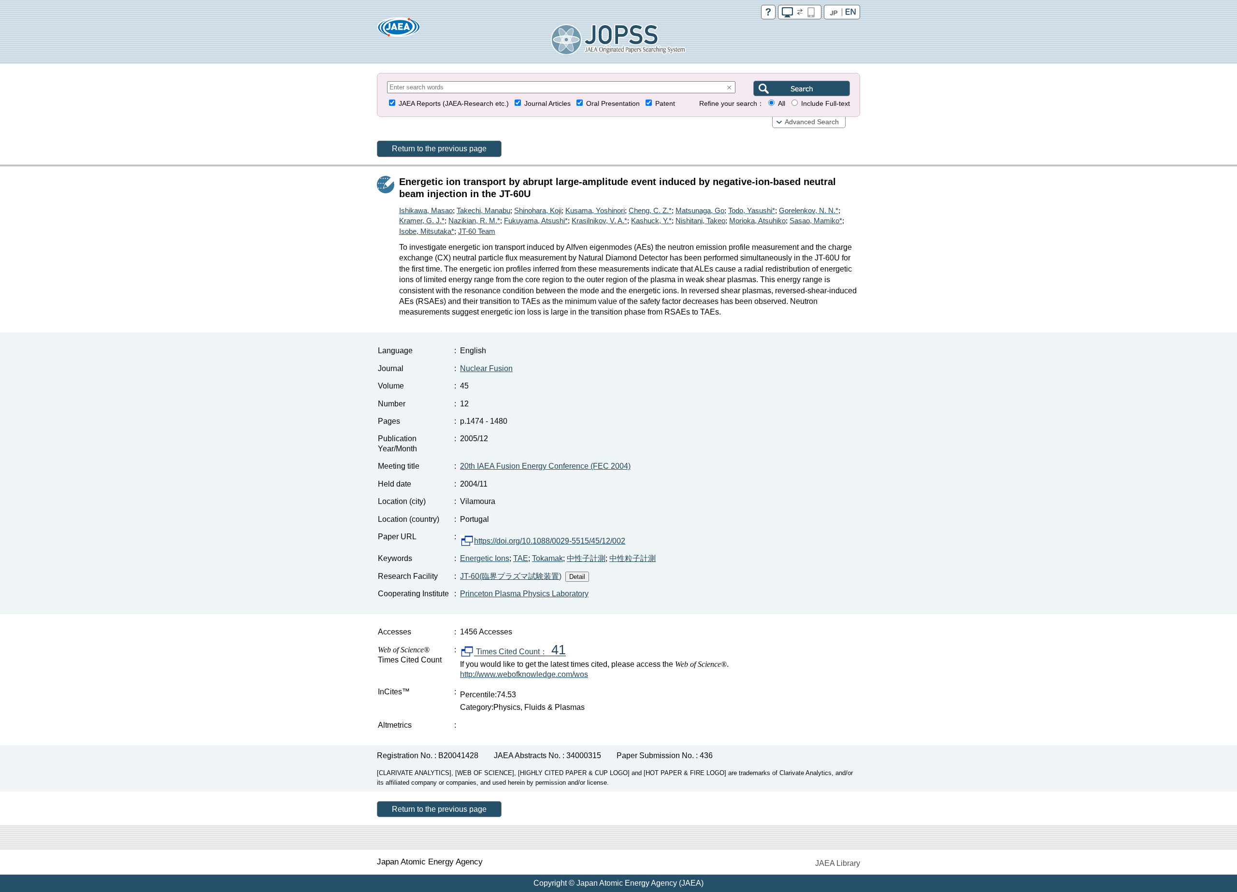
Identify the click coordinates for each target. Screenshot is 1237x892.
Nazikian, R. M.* (474, 220)
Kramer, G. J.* (422, 220)
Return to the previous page (439, 148)
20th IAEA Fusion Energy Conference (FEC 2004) (545, 466)
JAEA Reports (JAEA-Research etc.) (454, 103)
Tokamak (547, 558)
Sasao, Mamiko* (816, 220)
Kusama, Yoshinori (595, 210)
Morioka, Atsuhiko (757, 220)
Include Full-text (825, 103)
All (781, 103)
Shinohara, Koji (537, 210)
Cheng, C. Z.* (650, 210)
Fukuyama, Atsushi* (536, 220)
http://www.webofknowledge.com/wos (524, 674)
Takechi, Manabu (483, 210)
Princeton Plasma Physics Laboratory (524, 594)
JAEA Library (837, 863)
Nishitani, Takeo (700, 220)
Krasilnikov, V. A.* (599, 220)
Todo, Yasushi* (751, 210)
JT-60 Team (476, 231)
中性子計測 (586, 558)
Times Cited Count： (520, 651)
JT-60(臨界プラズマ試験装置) (510, 576)
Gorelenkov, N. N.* (808, 210)
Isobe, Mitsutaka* (426, 231)
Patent (665, 103)
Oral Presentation (613, 103)
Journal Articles (547, 103)
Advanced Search (812, 122)
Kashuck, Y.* (651, 220)
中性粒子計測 (632, 558)
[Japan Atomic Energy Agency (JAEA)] (398, 30)
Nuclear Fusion (486, 368)
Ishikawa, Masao (426, 210)
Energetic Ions (484, 558)
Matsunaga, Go (700, 210)
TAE (520, 558)
